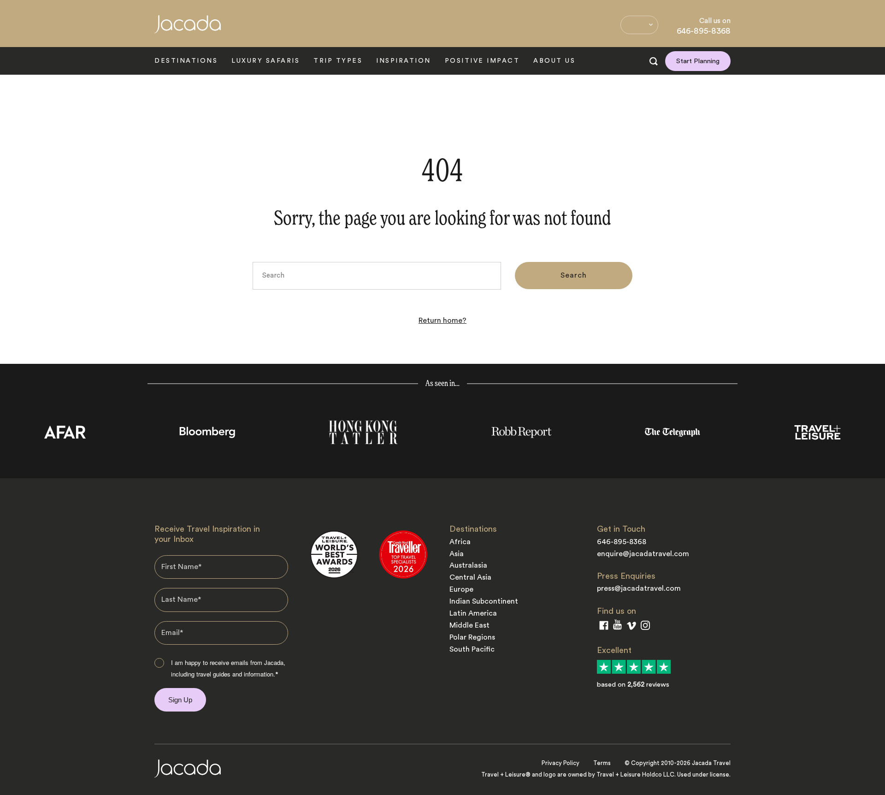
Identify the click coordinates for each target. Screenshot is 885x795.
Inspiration (403, 61)
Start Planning (698, 61)
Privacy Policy (560, 763)
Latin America (473, 613)
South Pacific (472, 649)
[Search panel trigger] (653, 61)
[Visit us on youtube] (617, 626)
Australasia (468, 565)
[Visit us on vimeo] (631, 628)
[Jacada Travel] (187, 29)
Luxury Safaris (265, 61)
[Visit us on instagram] (645, 627)
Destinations (186, 61)
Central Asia (470, 577)
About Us (554, 61)
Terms (602, 763)
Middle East (469, 625)
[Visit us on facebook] (604, 627)
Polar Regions (472, 637)
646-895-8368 (704, 31)
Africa (460, 542)
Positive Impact (482, 61)
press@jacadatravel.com (639, 588)
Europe (461, 589)
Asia (456, 554)
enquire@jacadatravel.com (643, 554)
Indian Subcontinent (483, 601)
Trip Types (337, 61)
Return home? (442, 320)
